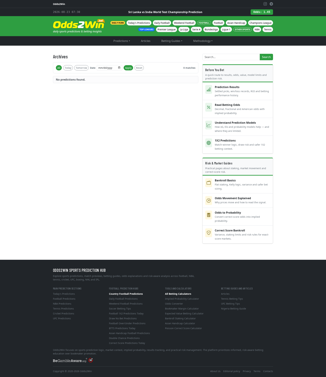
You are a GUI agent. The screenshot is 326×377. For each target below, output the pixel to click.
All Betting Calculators (178, 293)
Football (218, 22)
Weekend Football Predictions (126, 303)
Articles (145, 41)
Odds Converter (174, 303)
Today (68, 67)
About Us (215, 371)
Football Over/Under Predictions (127, 323)
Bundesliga (211, 29)
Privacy (247, 371)
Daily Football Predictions (123, 298)
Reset (139, 67)
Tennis (267, 29)
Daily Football (162, 22)
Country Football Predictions (126, 293)
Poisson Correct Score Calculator (183, 328)
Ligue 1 (226, 29)
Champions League (260, 22)
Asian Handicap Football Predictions (129, 333)
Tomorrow (81, 67)
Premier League (167, 29)
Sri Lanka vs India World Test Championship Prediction (165, 12)
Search (266, 57)
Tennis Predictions (63, 308)
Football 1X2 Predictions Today (126, 313)
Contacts (268, 371)
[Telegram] (271, 3)
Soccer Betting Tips (120, 308)
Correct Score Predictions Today (127, 343)
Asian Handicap (236, 22)
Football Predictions (64, 298)
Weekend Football (184, 22)
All (58, 67)
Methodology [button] (202, 41)
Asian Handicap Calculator (180, 323)
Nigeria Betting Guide (233, 308)
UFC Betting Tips (230, 303)
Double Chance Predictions (124, 338)
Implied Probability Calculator (182, 298)
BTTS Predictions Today (122, 328)
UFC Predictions (62, 318)
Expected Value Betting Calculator (184, 313)
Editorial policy (231, 371)
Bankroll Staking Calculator (180, 318)
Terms (256, 371)
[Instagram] (265, 3)
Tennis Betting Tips (232, 298)
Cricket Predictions (63, 313)
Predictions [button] (120, 41)
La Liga (184, 29)
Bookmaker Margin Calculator (182, 308)
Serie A (196, 29)
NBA (257, 29)
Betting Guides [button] (170, 41)
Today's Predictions (139, 22)
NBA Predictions (62, 303)
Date (92, 67)
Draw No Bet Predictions (123, 318)
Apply (128, 67)
